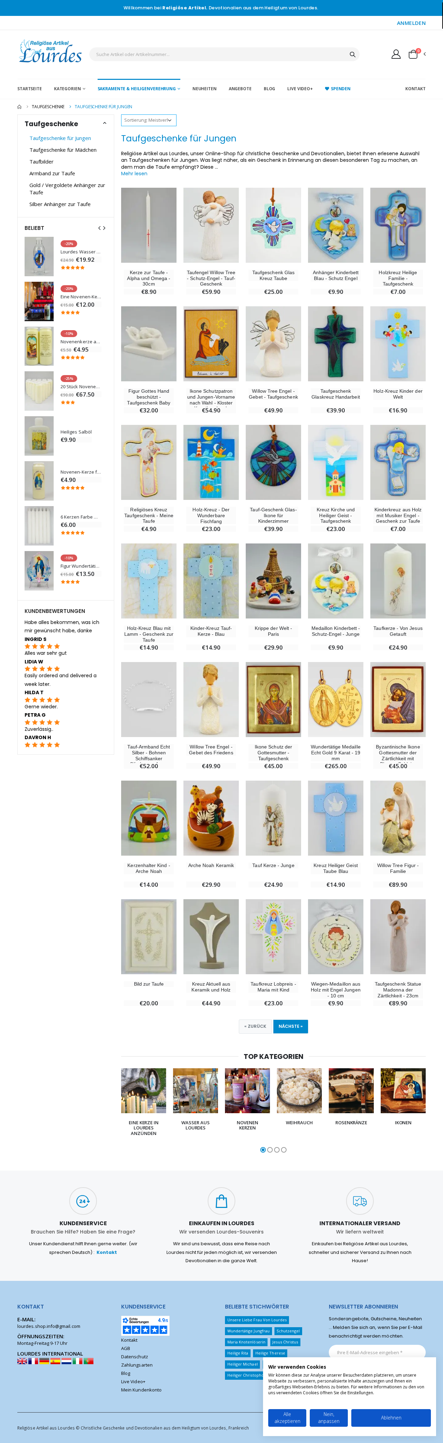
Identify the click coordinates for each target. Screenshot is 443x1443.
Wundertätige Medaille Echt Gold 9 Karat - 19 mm (335, 752)
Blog (269, 89)
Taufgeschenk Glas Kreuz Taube (273, 275)
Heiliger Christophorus (248, 1375)
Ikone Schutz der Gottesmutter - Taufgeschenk (273, 752)
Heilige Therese (270, 1353)
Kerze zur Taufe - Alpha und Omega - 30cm (148, 278)
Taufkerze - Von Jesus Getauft (397, 631)
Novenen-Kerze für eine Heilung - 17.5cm (81, 472)
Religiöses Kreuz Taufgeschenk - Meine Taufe (148, 515)
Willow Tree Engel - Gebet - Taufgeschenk (273, 394)
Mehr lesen (134, 173)
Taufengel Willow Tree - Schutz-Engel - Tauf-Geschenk (211, 278)
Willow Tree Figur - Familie (398, 868)
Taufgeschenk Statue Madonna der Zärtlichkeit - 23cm (398, 989)
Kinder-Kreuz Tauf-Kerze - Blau (211, 631)
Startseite (29, 89)
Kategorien (67, 89)
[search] (353, 54)
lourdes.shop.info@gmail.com (48, 1326)
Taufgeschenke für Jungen (60, 137)
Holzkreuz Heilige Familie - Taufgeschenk (398, 278)
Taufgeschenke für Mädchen (63, 149)
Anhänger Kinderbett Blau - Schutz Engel (336, 275)
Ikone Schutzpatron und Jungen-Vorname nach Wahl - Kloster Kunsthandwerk (211, 399)
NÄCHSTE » (291, 1026)
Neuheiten (204, 89)
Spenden (341, 89)
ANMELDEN (411, 22)
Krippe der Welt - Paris (273, 631)
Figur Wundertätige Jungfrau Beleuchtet (81, 566)
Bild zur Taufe (149, 984)
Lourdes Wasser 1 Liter (81, 252)
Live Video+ (300, 89)
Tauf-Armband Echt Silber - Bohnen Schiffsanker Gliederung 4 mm (148, 755)
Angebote (240, 89)
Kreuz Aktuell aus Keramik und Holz (210, 987)
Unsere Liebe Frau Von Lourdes (257, 1319)
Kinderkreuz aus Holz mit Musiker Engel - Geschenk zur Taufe (398, 515)
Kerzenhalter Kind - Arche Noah (148, 868)
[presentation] (115, 1111)
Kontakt (415, 89)
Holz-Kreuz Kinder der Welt (397, 394)
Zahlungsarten (137, 1365)
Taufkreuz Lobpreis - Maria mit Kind (273, 987)
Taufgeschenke (48, 107)
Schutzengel (288, 1330)
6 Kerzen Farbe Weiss (81, 517)
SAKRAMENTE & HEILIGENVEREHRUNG (137, 89)
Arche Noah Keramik (211, 865)
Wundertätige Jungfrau (248, 1330)
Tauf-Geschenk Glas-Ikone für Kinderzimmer (273, 515)
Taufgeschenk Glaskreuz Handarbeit (335, 394)
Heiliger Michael (242, 1364)
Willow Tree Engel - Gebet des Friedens (211, 749)
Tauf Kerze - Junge (273, 865)
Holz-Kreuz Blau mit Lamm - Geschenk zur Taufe (148, 634)
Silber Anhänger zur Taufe (60, 204)
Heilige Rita (237, 1353)
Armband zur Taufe (52, 173)
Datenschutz (134, 1356)
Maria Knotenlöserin (246, 1341)
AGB (125, 1348)
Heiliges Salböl (76, 432)
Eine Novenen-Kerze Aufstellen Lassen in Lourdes (81, 297)
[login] (396, 53)
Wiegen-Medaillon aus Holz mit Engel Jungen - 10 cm (335, 989)
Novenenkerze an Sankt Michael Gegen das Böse (81, 342)
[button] (417, 54)
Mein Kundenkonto (141, 1390)
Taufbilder (41, 161)
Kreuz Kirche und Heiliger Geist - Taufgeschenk (336, 515)
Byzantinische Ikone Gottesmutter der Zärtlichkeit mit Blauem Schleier (398, 755)
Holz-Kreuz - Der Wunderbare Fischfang (210, 515)
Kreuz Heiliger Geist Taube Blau (336, 868)
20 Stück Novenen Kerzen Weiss (81, 387)
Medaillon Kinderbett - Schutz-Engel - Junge (335, 631)
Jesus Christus (285, 1341)
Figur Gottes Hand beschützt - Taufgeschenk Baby (148, 397)
